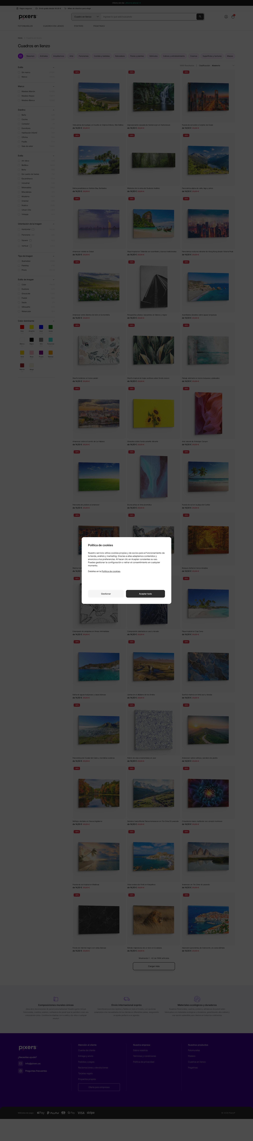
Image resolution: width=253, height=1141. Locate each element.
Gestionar (106, 593)
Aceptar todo (145, 593)
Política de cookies (111, 571)
